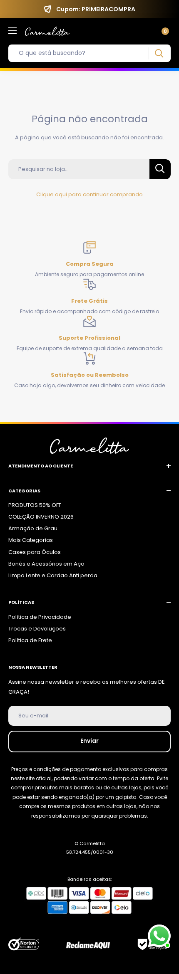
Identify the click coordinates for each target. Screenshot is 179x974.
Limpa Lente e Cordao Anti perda (52, 575)
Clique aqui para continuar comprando (89, 194)
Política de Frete (30, 640)
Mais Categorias (30, 540)
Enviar (89, 741)
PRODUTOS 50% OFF (34, 505)
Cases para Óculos (34, 552)
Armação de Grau (32, 528)
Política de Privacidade (39, 617)
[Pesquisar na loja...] (160, 169)
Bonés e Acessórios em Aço (46, 564)
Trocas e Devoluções (37, 629)
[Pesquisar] (159, 53)
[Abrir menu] (12, 30)
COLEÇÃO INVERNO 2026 (41, 517)
